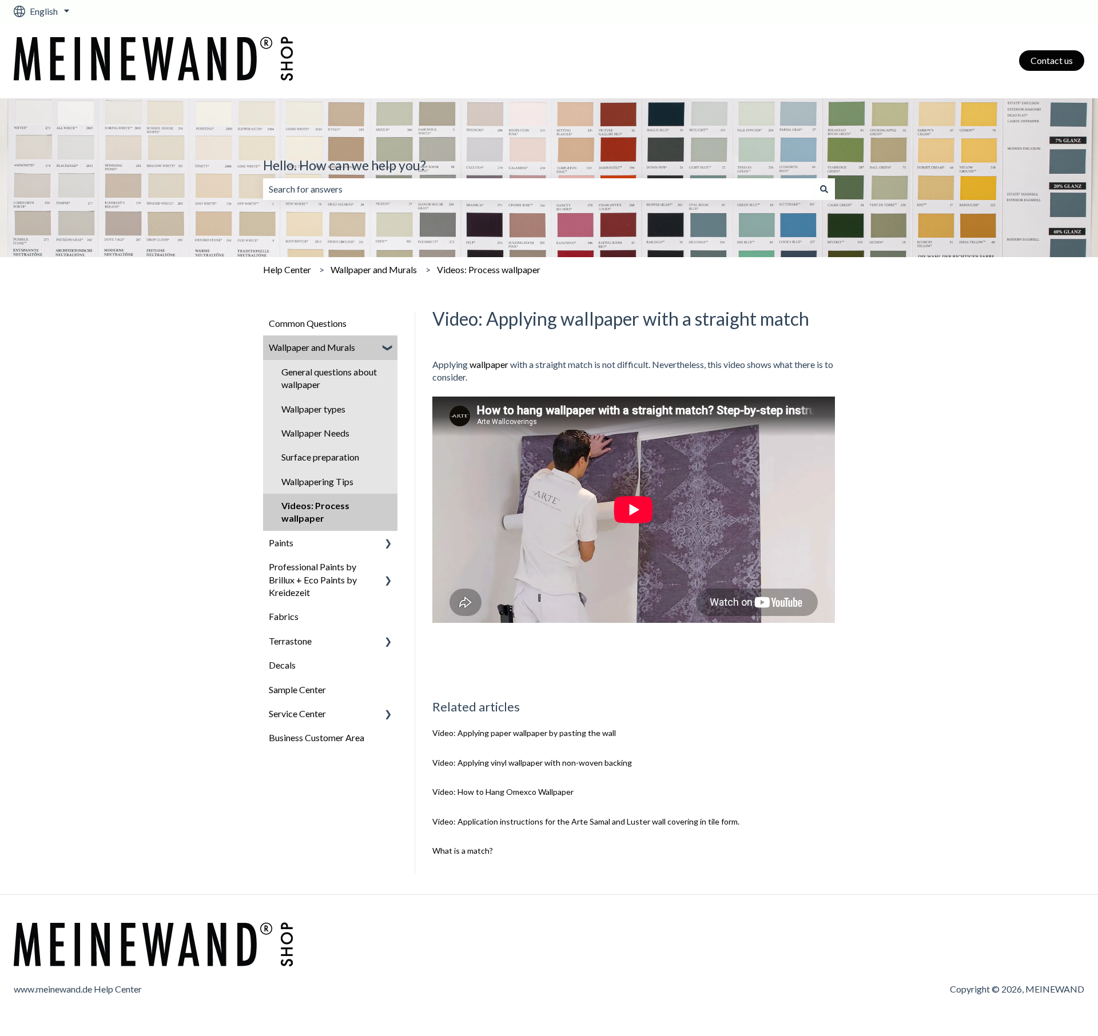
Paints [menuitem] (281, 542)
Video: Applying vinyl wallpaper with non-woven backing (532, 762)
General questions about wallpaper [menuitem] (329, 378)
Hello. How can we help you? (344, 165)
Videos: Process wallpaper (488, 269)
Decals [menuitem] (282, 664)
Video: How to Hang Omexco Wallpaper (503, 792)
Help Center (287, 269)
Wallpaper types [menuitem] (313, 408)
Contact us (1052, 60)
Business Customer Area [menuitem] (316, 737)
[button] (388, 348)
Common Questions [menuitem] (308, 323)
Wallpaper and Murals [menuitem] (312, 347)
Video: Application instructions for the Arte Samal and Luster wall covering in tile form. (585, 821)
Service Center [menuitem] (297, 713)
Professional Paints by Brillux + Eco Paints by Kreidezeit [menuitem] (313, 579)
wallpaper (489, 364)
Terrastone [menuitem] (290, 640)
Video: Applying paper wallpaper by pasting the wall (524, 733)
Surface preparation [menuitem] (320, 456)
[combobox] (538, 189)
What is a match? (462, 850)
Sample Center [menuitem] (297, 689)
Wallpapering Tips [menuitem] (317, 481)
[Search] (824, 189)
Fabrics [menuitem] (284, 616)
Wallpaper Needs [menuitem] (315, 432)
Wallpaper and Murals (374, 269)
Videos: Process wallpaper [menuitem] (315, 511)
